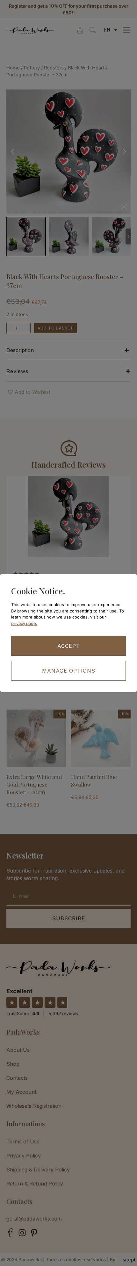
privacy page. (24, 623)
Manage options (68, 671)
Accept (68, 646)
